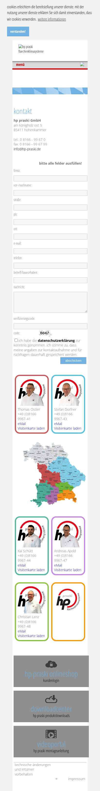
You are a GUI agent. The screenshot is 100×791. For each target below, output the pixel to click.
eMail (22, 423)
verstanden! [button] (18, 31)
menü (20, 64)
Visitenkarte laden (31, 428)
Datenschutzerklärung (56, 340)
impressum (76, 778)
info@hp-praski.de (27, 149)
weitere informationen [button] (52, 19)
